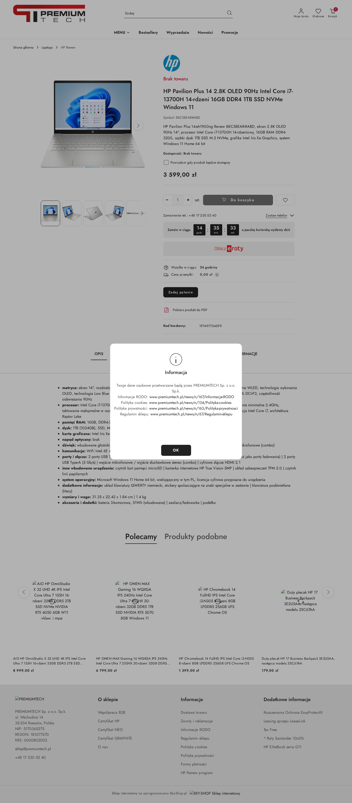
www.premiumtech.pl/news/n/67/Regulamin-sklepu (191, 414)
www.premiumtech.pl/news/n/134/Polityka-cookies (190, 402)
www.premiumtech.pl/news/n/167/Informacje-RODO (191, 397)
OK (176, 450)
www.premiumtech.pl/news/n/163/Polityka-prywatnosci (193, 408)
